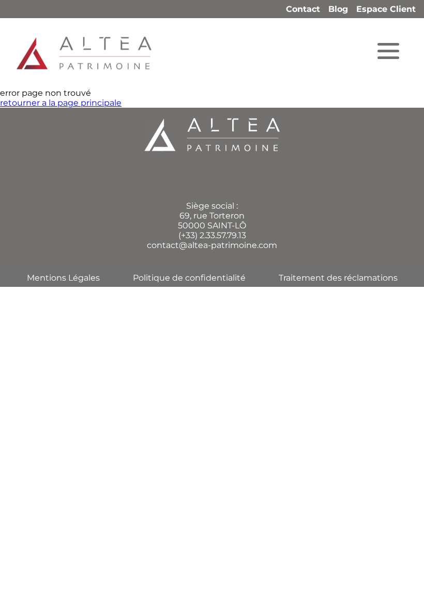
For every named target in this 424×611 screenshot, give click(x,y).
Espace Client (386, 9)
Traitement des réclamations (338, 278)
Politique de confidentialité (189, 278)
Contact (303, 9)
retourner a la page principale (61, 103)
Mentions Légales (63, 278)
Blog (338, 9)
